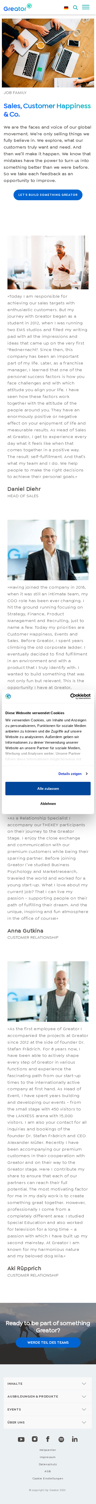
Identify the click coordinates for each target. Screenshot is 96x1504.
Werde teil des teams (48, 1342)
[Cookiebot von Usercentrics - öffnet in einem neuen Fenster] (70, 697)
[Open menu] (85, 7)
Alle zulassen (48, 788)
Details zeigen (70, 774)
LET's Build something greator (48, 195)
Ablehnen (48, 804)
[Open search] (75, 6)
